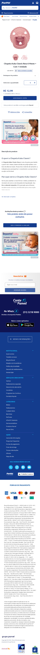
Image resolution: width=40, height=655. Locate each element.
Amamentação (27, 20)
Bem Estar (9, 414)
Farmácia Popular (11, 396)
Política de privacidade (12, 366)
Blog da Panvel (10, 360)
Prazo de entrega (11, 447)
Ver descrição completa (8, 197)
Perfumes (9, 417)
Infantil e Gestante (16, 20)
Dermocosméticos (11, 423)
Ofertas (8, 453)
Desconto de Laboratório (13, 387)
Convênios (9, 390)
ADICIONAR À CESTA (20, 98)
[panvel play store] (27, 325)
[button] (20, 75)
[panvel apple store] (12, 325)
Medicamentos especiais (13, 384)
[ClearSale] (6, 648)
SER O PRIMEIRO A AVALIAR (20, 225)
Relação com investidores (13, 363)
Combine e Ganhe (32, 16)
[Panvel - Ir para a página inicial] (16, 3)
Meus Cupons (6, 16)
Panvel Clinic (10, 429)
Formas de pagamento (13, 444)
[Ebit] (21, 648)
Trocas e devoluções (12, 450)
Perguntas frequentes (12, 441)
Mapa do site (10, 456)
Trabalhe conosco (11, 357)
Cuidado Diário (10, 411)
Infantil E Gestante (11, 420)
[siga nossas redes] (11, 467)
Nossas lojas (10, 372)
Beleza (8, 405)
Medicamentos (10, 408)
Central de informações (13, 438)
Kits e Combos (15, 16)
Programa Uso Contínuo (13, 393)
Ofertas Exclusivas (23, 16)
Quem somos (10, 354)
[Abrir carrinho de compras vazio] (37, 2)
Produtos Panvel (11, 426)
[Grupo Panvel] (8, 636)
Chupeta (35, 20)
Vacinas (8, 381)
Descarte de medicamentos (14, 369)
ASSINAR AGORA (20, 290)
